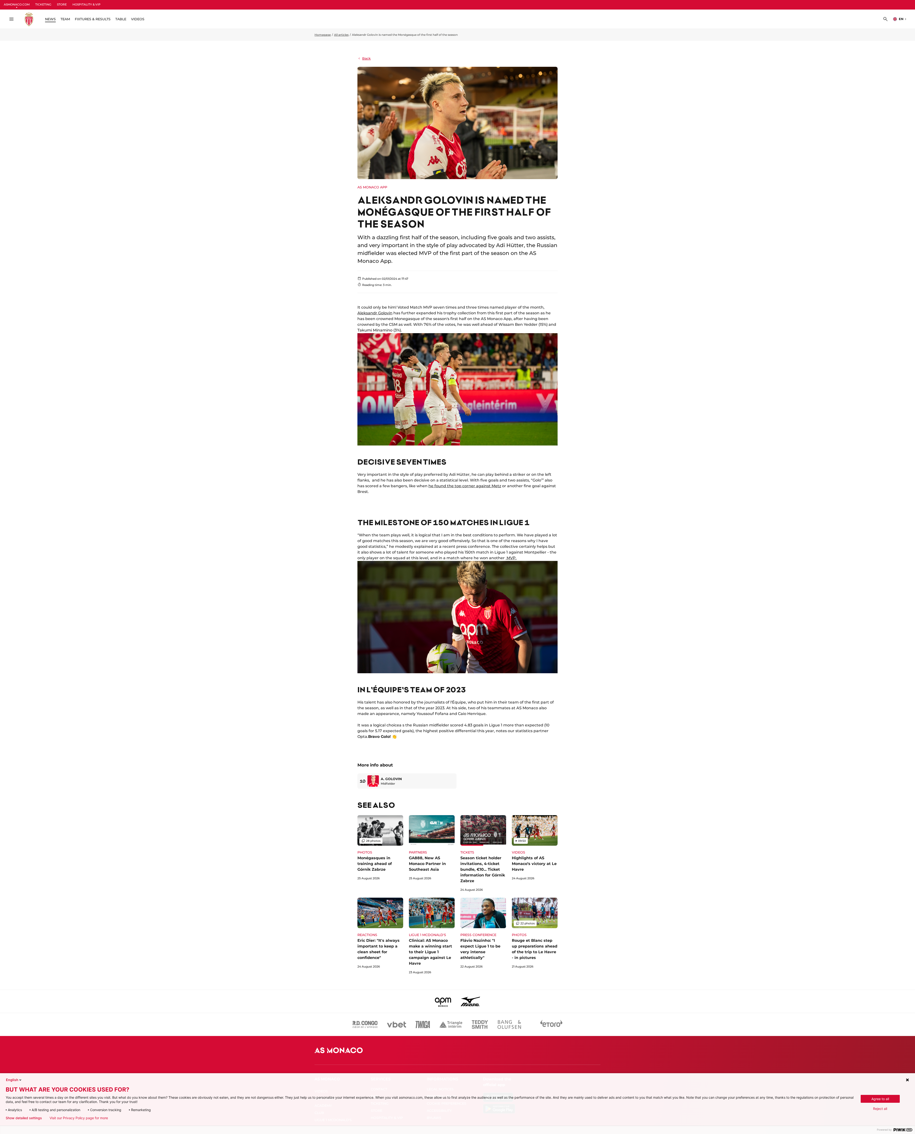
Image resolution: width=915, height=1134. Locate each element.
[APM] (443, 1001)
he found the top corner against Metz (464, 486)
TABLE (120, 19)
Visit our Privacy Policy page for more (79, 1118)
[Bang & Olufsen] (509, 1024)
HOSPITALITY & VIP (86, 4)
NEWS (50, 19)
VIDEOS (137, 19)
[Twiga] (423, 1024)
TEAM (65, 19)
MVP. (511, 558)
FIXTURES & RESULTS (93, 19)
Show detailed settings (24, 1118)
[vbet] (396, 1024)
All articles (341, 34)
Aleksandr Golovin (374, 313)
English (12, 1080)
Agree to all (880, 1099)
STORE (62, 4)
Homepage (323, 34)
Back (366, 58)
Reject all (880, 1109)
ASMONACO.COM (17, 4)
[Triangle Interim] (450, 1024)
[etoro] (551, 1024)
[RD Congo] (365, 1024)
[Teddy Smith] (480, 1024)
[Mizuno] (470, 1001)
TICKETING (43, 4)
